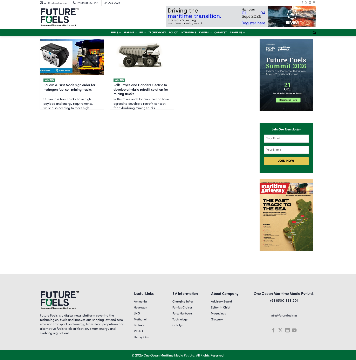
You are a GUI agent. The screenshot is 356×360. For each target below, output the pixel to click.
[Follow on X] (306, 2)
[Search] (314, 32)
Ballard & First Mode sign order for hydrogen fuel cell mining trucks (69, 87)
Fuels (114, 33)
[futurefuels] (60, 17)
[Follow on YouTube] (314, 2)
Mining (49, 80)
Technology (157, 33)
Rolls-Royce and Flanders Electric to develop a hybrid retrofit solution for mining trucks (141, 89)
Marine (129, 33)
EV (141, 33)
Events (204, 33)
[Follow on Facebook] (302, 2)
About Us (236, 33)
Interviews (188, 33)
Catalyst (220, 33)
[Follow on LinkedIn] (310, 2)
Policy (173, 33)
